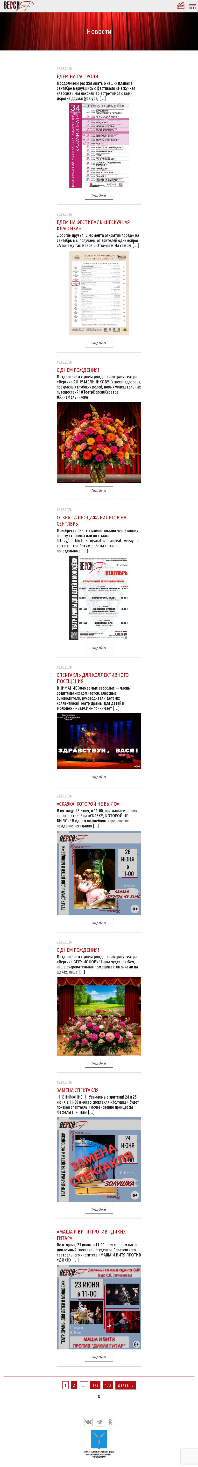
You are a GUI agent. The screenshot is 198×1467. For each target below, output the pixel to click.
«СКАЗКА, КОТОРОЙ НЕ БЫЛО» (88, 804)
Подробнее (99, 195)
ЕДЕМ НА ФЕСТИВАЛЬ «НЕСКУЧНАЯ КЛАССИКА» (93, 225)
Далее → (126, 1385)
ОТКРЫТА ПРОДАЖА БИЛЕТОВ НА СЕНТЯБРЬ (91, 520)
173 (108, 1385)
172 (95, 1385)
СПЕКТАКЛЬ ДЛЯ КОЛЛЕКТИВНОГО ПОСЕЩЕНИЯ (93, 678)
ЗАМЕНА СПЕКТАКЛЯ (78, 1090)
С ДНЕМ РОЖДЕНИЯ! (78, 370)
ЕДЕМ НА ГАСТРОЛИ (77, 76)
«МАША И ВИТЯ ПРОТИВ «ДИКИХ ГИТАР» (91, 1234)
